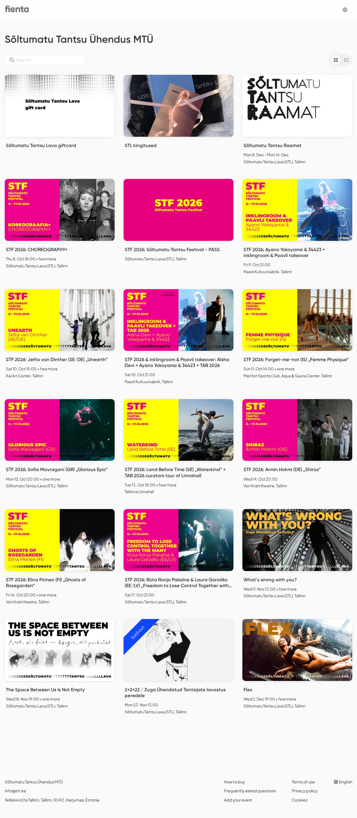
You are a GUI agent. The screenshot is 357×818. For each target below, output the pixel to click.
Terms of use (303, 781)
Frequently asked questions (250, 790)
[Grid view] (336, 60)
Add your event (238, 799)
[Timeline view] (346, 60)
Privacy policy (305, 790)
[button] (345, 10)
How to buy (234, 781)
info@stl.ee (15, 790)
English (345, 781)
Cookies (299, 799)
